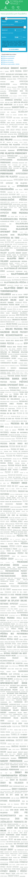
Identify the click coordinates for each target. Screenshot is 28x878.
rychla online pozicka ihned (13, 621)
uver (13, 791)
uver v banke (3, 824)
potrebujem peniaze (18, 388)
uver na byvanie (15, 798)
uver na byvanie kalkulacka (14, 799)
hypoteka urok (20, 156)
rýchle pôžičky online (13, 666)
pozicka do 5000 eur (7, 419)
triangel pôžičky (5, 735)
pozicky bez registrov (14, 477)
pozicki (1, 473)
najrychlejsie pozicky (6, 263)
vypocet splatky (23, 860)
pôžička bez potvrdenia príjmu (13, 527)
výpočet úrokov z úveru (7, 874)
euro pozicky (12, 127)
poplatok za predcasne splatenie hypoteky (14, 353)
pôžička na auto (17, 530)
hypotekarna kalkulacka (17, 158)
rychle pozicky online (8, 656)
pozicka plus (8, 451)
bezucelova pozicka (8, 110)
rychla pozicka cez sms (7, 625)
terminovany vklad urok (11, 723)
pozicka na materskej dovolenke (14, 433)
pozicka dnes (23, 411)
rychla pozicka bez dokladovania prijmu (14, 623)
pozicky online (11, 498)
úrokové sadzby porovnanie (14, 759)
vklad (10, 839)
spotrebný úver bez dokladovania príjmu (14, 688)
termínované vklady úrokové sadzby (14, 711)
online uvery (19, 341)
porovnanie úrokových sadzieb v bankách (19, 372)
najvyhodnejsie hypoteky (4, 266)
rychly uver (18, 669)
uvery (20, 824)
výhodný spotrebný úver (13, 855)
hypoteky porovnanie (13, 96)
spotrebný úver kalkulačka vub (13, 692)
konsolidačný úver (5, 202)
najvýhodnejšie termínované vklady (15, 285)
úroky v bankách (19, 789)
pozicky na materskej (8, 491)
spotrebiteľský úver (13, 683)
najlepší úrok (5, 246)
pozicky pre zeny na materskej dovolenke (14, 516)
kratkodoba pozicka (14, 202)
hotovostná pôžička (12, 134)
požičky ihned (19, 523)
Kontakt (18, 10)
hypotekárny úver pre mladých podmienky (14, 92)
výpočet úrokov (7, 869)
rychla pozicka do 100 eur (21, 625)
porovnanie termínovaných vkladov (14, 361)
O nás (13, 10)
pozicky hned (19, 483)
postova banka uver (13, 379)
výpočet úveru (3, 876)
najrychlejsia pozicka (18, 261)
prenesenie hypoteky (7, 584)
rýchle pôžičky (24, 661)
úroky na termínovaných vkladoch (9, 778)
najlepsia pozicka (5, 240)
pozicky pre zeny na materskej (22, 513)
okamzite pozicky (18, 322)
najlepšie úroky (12, 256)
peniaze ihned (22, 346)
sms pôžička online (18, 679)
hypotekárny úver (5, 167)
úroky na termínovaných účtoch (14, 774)
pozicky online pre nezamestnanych (11, 502)
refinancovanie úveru (21, 611)
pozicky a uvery (11, 472)
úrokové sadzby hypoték (10, 754)
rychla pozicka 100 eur (5, 622)
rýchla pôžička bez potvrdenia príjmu (14, 633)
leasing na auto (3, 206)
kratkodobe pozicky (23, 202)
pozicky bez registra (15, 475)
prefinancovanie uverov (13, 573)
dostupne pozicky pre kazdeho (16, 125)
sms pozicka (11, 677)
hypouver (13, 186)
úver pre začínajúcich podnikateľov (14, 820)
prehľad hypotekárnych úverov (10, 580)
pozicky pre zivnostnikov (15, 518)
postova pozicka (8, 382)
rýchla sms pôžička (21, 641)
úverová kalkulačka (12, 824)
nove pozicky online (21, 318)
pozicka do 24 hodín (7, 416)
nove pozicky (10, 318)
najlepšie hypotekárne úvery (20, 248)
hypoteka (15, 84)
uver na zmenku (4, 810)
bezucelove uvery (24, 110)
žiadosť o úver (13, 876)
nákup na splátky (17, 295)
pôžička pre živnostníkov (20, 541)
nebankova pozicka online (10, 305)
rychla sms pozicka (9, 642)
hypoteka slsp (12, 156)
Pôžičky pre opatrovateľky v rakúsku (10, 64)
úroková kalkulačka (16, 749)
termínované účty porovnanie (14, 703)
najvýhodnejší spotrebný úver (14, 270)
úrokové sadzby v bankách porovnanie (14, 768)
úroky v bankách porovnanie (5, 791)
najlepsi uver (7, 235)
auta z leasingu (4, 71)
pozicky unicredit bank (22, 519)
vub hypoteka (3, 842)
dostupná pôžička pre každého (14, 78)
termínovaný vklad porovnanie (17, 721)
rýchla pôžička (16, 631)
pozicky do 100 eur (9, 479)
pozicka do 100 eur (7, 413)
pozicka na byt (18, 427)
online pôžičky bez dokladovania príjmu (12, 338)
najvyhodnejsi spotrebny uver (21, 263)
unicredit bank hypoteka (9, 737)
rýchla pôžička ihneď (9, 639)
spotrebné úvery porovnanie (18, 686)
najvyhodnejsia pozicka (22, 265)
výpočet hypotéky (12, 865)
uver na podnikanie (13, 804)
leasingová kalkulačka (20, 98)
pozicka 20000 (8, 394)
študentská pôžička (10, 700)
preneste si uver (7, 594)
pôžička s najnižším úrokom (9, 544)
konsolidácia (5, 98)
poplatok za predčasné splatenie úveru (17, 354)
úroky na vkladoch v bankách (14, 784)
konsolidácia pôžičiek (19, 197)
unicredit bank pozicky (13, 744)
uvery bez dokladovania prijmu (10, 826)
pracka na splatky (19, 559)
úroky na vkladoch (18, 780)
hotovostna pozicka (15, 132)
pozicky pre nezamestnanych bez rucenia (14, 510)
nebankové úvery (4, 315)
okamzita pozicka (19, 319)
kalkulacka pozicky (23, 192)
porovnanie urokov (22, 363)
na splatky (17, 222)
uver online (14, 810)
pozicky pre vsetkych (11, 513)
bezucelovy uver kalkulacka (8, 112)
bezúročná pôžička (22, 115)
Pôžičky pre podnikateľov (8, 58)
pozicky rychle (24, 518)
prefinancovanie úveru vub (20, 578)
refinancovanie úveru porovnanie (8, 613)
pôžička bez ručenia (6, 530)
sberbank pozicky (11, 672)
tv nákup (23, 734)
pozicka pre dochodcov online (14, 452)
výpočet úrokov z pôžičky (13, 871)
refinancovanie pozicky (23, 609)
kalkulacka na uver (13, 192)
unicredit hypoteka (23, 744)
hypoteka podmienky (23, 142)
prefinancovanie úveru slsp (6, 578)
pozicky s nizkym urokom (4, 519)
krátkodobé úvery (6, 204)
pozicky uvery (4, 521)
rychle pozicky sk (18, 661)
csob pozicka (16, 118)
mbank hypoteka (23, 207)
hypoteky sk (5, 186)
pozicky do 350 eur (9, 481)
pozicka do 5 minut (24, 416)
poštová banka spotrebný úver (14, 383)
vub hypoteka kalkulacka (13, 842)
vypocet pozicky (15, 860)
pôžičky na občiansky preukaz (17, 551)
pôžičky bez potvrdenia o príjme (14, 548)
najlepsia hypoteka (24, 238)
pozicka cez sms (21, 408)
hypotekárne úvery (5, 165)
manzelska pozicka (13, 207)
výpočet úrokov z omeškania (19, 869)
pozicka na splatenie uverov (7, 439)
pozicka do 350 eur (15, 416)
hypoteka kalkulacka (17, 140)
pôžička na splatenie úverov (6, 533)
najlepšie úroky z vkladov (14, 260)
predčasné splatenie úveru (14, 563)
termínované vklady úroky (18, 713)
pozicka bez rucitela (13, 406)
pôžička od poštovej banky (20, 534)
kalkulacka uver (24, 195)
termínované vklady (14, 704)
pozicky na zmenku (16, 496)
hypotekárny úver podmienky (20, 168)
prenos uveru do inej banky (14, 596)
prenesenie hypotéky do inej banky (14, 588)
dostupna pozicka (21, 123)
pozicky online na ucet (22, 499)
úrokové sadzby (12, 752)
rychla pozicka (24, 621)
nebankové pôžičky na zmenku (14, 311)
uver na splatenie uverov (20, 807)
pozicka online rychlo (5, 449)
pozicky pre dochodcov (16, 507)
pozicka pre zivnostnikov (20, 461)
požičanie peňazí (16, 521)
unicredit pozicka (5, 747)
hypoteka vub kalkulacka (5, 89)
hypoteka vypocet (16, 89)
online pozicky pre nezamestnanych (14, 333)
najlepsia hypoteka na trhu (14, 236)
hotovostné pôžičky (11, 79)
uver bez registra (9, 793)
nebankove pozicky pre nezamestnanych (11, 307)
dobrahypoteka (5, 77)
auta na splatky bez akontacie (14, 103)
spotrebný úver (3, 688)
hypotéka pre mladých (10, 144)
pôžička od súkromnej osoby (7, 536)
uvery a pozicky (24, 824)
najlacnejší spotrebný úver (14, 231)
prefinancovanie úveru (13, 576)
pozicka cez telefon (9, 410)
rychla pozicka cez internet (21, 624)
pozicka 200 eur (15, 392)
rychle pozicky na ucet (15, 653)
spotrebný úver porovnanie (17, 693)
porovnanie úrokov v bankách (14, 367)
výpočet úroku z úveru (21, 874)
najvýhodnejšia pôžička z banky (14, 284)
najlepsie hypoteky (17, 240)
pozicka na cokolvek (10, 430)
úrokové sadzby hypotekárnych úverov (14, 755)
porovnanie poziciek (22, 358)
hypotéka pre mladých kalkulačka (14, 146)
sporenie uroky (24, 681)
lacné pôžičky (24, 204)
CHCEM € (14, 49)
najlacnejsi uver (5, 224)
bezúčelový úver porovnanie (11, 115)
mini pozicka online (13, 216)
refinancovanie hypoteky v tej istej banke (14, 607)
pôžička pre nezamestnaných (15, 539)
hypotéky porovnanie (22, 96)
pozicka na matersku (14, 435)
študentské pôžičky (21, 700)
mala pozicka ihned (22, 206)
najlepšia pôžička (8, 248)
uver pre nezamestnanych (14, 814)
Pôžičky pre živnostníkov (8, 62)
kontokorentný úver (13, 98)
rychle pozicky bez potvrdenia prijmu (13, 650)
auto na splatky (18, 105)
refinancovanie (23, 604)
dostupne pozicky (4, 125)
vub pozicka (9, 844)
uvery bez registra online (14, 829)
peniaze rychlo (3, 349)
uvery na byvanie (12, 831)
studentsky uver (16, 699)
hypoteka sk (3, 156)
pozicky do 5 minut (18, 481)
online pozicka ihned (12, 326)
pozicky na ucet (19, 494)
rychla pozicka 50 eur (15, 622)
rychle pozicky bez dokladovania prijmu (14, 648)
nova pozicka (12, 315)
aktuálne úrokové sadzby (13, 68)
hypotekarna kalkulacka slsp (19, 163)
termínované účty (5, 702)
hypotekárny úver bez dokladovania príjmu (14, 167)
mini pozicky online (23, 216)
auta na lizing (9, 102)
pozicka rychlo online (17, 465)
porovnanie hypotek (8, 356)
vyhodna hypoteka (4, 854)
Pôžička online (6, 10)
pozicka (2, 392)
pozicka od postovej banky (19, 441)
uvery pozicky (21, 834)
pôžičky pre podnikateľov (19, 556)
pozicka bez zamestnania (7, 409)
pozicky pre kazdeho (17, 510)
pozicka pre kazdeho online (10, 453)
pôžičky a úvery (15, 546)
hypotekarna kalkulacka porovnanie (14, 161)
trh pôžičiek (10, 730)
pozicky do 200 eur (18, 479)
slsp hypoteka (14, 674)
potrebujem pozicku (4, 390)
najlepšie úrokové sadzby (17, 253)
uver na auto (25, 793)
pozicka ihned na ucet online (19, 421)
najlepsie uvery (9, 242)
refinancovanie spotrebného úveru (7, 611)
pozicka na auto (9, 427)
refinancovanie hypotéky (8, 607)
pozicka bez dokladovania (10, 399)
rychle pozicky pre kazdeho (22, 656)
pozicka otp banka (17, 449)
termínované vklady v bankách (6, 715)
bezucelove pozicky (17, 110)
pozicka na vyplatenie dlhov (5, 441)
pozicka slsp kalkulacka (6, 468)
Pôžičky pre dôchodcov (7, 60)
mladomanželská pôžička (7, 221)
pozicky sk (12, 520)
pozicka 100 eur (8, 392)
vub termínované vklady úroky (14, 848)
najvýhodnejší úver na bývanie (13, 277)
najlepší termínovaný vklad (20, 244)
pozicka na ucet (21, 438)
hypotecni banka (7, 82)
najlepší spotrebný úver (6, 244)
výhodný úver (16, 858)
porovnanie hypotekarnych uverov (14, 357)
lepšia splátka (12, 206)
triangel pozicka (5, 732)
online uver (10, 341)
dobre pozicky (11, 123)
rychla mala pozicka (14, 617)
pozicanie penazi (15, 390)
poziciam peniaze (24, 390)
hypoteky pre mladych (16, 183)
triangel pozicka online (16, 732)
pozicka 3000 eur (20, 394)
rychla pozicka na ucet (17, 627)
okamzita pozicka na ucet (7, 322)
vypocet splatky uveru (4, 862)
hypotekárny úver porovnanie (14, 172)
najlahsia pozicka (23, 232)
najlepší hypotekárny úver (21, 242)
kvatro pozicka (16, 204)
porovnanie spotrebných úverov (8, 361)
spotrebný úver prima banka (8, 695)
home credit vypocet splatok (16, 130)
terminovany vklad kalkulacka (18, 716)
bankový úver (18, 107)
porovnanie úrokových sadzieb (14, 369)
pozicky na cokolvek (21, 489)
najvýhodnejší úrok (4, 274)
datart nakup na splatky (15, 120)
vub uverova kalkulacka (22, 852)
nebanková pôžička (21, 302)
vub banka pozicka (20, 839)
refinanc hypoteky (9, 604)
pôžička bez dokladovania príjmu (17, 526)
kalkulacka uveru (5, 197)
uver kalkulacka (18, 793)
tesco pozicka (16, 726)
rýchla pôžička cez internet (18, 637)
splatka (17, 681)
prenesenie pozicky (17, 590)
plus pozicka (12, 349)
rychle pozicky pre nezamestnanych (14, 660)
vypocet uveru (14, 862)
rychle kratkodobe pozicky (8, 644)
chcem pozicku (18, 190)
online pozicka (11, 324)
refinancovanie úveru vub (14, 616)
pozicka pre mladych (14, 456)
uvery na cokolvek (13, 833)
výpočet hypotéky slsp (21, 865)
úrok (10, 749)
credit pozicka (6, 117)
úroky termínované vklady (16, 786)
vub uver (15, 852)
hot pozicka (4, 132)
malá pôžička (3, 207)
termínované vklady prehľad (13, 708)
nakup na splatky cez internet (14, 296)
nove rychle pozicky (5, 320)
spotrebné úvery (4, 685)
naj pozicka (24, 222)
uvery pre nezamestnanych (9, 837)
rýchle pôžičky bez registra (11, 663)
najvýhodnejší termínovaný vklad (17, 271)
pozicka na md (24, 435)
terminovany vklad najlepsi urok (14, 719)
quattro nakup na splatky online (14, 599)
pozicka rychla (6, 463)
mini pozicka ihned (14, 214)
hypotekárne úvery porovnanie (19, 165)
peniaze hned (11, 347)
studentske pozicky (8, 698)
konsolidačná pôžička (13, 200)
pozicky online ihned (22, 498)
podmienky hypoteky (22, 349)
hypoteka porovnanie (12, 87)
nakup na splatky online (14, 299)
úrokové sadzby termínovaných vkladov (20, 763)
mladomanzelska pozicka (13, 219)
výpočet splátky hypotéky (9, 867)
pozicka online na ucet (18, 446)
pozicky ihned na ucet (9, 486)
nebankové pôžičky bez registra (15, 309)
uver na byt (6, 795)
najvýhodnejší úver (14, 275)
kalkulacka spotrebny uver (10, 194)
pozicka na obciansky (5, 436)
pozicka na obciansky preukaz (19, 436)
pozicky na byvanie (10, 489)
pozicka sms (17, 468)
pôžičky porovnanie (8, 553)
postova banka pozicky (17, 376)
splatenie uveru (10, 681)
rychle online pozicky (9, 645)
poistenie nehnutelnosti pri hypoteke (18, 350)
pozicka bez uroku (22, 406)
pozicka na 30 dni (14, 425)
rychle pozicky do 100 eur (14, 651)
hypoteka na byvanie (12, 142)
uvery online (23, 833)
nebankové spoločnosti (19, 313)
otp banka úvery (19, 344)
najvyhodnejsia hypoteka (7, 265)
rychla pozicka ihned (4, 627)
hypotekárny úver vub (14, 181)
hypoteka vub (22, 87)
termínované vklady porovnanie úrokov (16, 706)
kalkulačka (22, 876)
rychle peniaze (17, 645)
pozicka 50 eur (22, 397)
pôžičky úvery (7, 559)
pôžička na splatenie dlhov (19, 532)
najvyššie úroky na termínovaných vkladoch (14, 291)
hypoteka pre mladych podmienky (14, 152)
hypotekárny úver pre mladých (14, 175)
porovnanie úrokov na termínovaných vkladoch (9, 366)
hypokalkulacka (22, 79)
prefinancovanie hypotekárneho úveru (10, 569)
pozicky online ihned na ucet (8, 499)
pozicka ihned (8, 421)
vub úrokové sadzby (8, 852)
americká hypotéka (13, 100)
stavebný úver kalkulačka (13, 697)
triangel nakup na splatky (20, 730)
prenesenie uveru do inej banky (16, 592)
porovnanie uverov (5, 374)
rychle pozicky (24, 645)
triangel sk (15, 735)
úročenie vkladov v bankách (14, 748)
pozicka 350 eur (8, 396)
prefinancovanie (22, 567)
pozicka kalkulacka (4, 424)
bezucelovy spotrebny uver (16, 74)
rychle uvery (11, 669)
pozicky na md (12, 494)
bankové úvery (7, 108)
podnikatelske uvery (4, 350)
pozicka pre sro (17, 459)
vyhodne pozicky (14, 853)
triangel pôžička (24, 732)
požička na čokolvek (9, 524)
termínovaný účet (18, 714)
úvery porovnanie (7, 834)
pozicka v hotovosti (20, 470)
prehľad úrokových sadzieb (21, 581)
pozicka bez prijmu (14, 401)
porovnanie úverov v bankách (18, 374)
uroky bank (8, 773)
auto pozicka (16, 71)
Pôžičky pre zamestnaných (8, 56)
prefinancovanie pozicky (16, 571)
